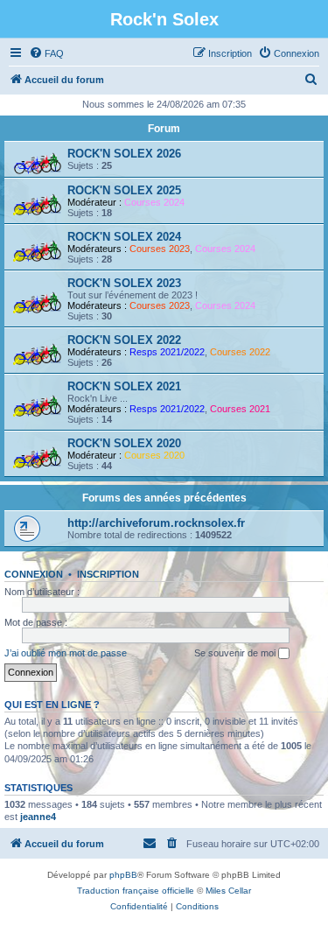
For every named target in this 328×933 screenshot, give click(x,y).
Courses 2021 (240, 408)
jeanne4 (38, 816)
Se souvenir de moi (236, 653)
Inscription (108, 574)
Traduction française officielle (135, 890)
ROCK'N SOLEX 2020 (124, 443)
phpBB (123, 875)
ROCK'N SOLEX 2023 (124, 283)
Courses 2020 (154, 455)
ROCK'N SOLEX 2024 (124, 236)
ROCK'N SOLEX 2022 (124, 340)
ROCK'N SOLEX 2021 (124, 386)
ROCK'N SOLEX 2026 (124, 153)
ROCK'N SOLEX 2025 (124, 190)
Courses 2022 (240, 352)
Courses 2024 (154, 202)
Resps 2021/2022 (167, 352)
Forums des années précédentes (164, 498)
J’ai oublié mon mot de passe (65, 653)
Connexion (33, 574)
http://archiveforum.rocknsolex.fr (156, 523)
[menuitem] (46, 53)
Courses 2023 (159, 248)
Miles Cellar (228, 890)
